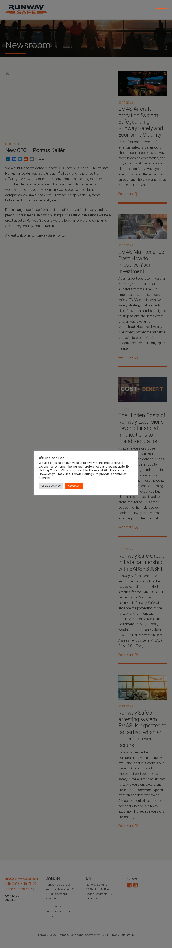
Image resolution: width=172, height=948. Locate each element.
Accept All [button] (74, 485)
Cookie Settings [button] (51, 485)
